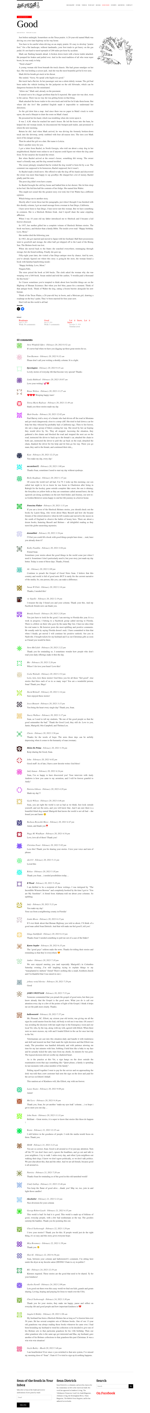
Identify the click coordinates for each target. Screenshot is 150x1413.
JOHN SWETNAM (35, 993)
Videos (84, 5)
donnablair (32, 533)
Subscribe (23, 1405)
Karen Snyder (33, 945)
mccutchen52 (33, 466)
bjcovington (32, 367)
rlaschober (32, 1198)
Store (78, 5)
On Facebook (105, 1393)
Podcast (91, 5)
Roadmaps (23, 320)
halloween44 (32, 1014)
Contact (129, 5)
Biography (70, 5)
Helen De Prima (34, 747)
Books (98, 5)
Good (46, 320)
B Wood (30, 882)
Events (113, 5)
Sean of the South (23, 16)
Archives (121, 5)
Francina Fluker (34, 505)
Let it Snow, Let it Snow (78, 321)
